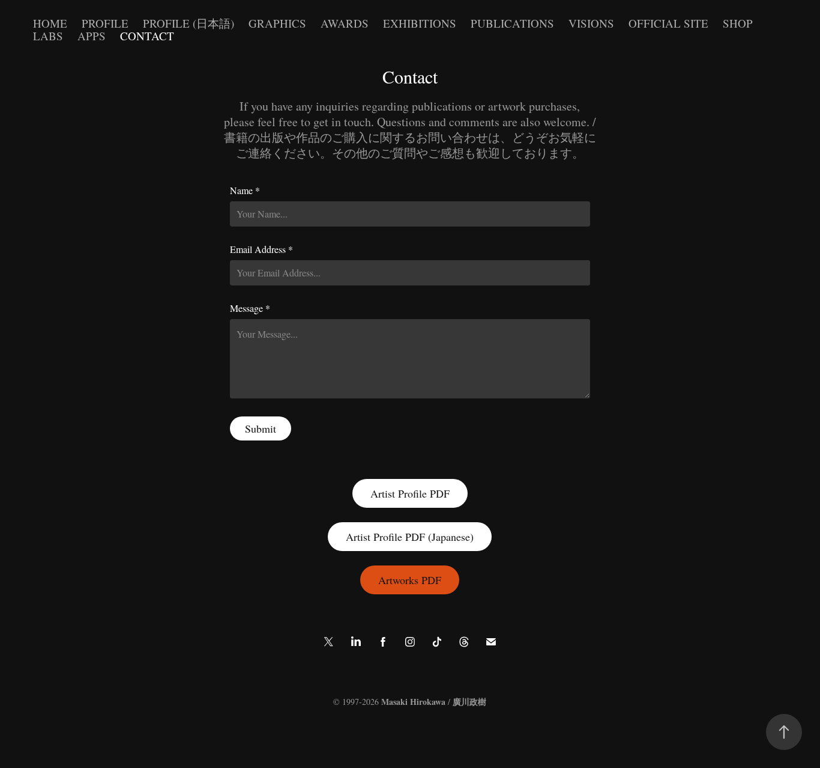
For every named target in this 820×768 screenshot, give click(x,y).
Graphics (277, 23)
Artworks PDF (409, 580)
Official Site (668, 23)
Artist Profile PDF (410, 493)
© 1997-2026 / (409, 701)
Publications (512, 23)
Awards (345, 23)
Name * (245, 190)
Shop (738, 23)
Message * (250, 308)
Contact (147, 35)
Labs (48, 35)
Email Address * (261, 249)
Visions (591, 23)
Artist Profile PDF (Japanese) (410, 536)
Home (50, 23)
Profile (105, 23)
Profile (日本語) (188, 23)
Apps (91, 35)
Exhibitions (419, 23)
